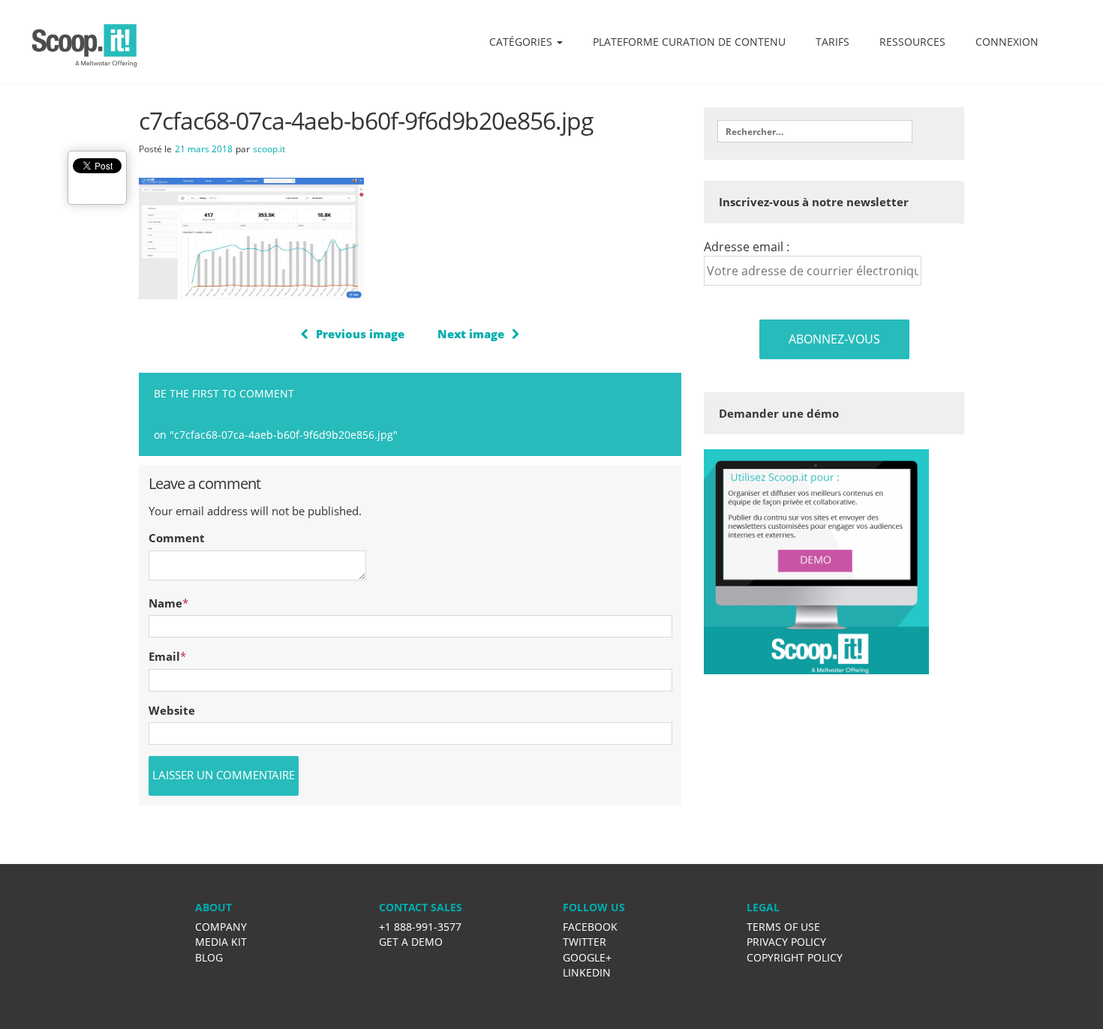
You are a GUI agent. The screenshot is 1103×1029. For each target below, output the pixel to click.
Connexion (1006, 41)
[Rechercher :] (814, 131)
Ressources (912, 41)
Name (165, 603)
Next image (470, 333)
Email (164, 656)
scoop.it (269, 148)
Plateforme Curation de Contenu (689, 41)
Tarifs (832, 41)
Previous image (360, 333)
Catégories (522, 41)
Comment (177, 537)
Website (172, 710)
